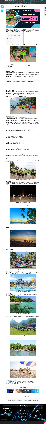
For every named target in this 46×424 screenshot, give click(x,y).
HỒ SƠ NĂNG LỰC (38, 411)
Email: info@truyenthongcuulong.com (10, 415)
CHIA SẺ (21, 5)
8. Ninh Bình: (9, 41)
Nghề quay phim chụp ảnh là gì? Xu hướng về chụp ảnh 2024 (15, 400)
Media (25, 5)
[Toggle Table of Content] (22, 33)
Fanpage (8, 383)
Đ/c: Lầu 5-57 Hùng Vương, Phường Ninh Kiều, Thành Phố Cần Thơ (10, 412)
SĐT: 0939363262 (6, 413)
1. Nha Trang (9, 36)
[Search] (40, 2)
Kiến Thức (23, 5)
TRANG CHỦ (37, 410)
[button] (2, 422)
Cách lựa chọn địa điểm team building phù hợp (12, 34)
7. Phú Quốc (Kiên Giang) (10, 40)
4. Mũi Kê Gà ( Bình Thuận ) (11, 38)
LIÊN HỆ (36, 416)
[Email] (41, 0)
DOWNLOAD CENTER (38, 412)
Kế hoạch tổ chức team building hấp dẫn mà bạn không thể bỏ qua (31, 400)
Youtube (13, 383)
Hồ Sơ (2, 6)
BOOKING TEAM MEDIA (38, 413)
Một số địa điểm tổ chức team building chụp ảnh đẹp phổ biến (13, 35)
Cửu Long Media (17, 30)
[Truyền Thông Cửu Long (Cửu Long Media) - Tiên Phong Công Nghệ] (23, 3)
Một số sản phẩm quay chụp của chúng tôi (11, 380)
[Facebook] (40, 0)
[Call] (42, 0)
